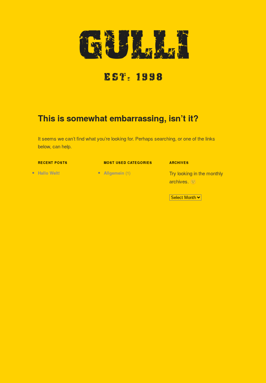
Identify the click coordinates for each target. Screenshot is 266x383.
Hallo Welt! (49, 173)
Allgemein (114, 173)
